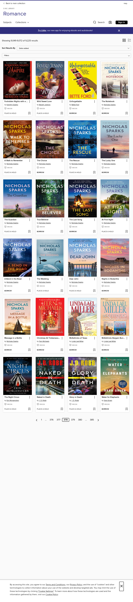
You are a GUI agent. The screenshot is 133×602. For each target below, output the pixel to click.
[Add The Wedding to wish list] (61, 291)
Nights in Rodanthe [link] (110, 279)
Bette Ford (75, 105)
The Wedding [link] (43, 279)
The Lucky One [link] (108, 160)
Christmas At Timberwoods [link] (49, 338)
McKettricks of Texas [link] (78, 338)
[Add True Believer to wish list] (61, 231)
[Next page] (98, 419)
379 (73, 419)
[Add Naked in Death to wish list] (61, 409)
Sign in (121, 22)
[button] (99, 22)
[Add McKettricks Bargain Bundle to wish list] (126, 350)
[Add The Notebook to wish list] (126, 113)
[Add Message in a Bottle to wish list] (29, 350)
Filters (6, 55)
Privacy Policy (76, 584)
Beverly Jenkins (44, 105)
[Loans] (110, 22)
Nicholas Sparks (110, 105)
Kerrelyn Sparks (12, 105)
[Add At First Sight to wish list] (126, 231)
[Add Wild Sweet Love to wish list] (61, 113)
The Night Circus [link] (11, 397)
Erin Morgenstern (13, 400)
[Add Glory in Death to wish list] (94, 409)
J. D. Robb (42, 400)
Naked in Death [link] (44, 397)
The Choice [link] (42, 160)
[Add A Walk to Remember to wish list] (29, 172)
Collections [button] (21, 22)
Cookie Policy (52, 594)
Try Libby (42, 30)
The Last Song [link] (75, 220)
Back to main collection (15, 3)
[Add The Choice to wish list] (61, 172)
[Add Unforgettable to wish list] (94, 113)
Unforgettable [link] (75, 101)
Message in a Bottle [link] (13, 338)
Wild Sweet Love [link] (44, 101)
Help (125, 4)
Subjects (7, 22)
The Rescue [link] (74, 160)
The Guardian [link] (10, 220)
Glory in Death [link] (75, 397)
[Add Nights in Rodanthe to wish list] (126, 291)
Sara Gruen (108, 400)
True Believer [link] (42, 220)
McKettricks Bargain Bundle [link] (113, 338)
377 (58, 419)
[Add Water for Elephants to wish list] (126, 409)
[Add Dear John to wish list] (94, 291)
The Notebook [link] (108, 101)
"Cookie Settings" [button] (46, 591)
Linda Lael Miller (78, 341)
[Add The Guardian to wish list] (29, 231)
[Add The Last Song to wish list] (94, 231)
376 (52, 419)
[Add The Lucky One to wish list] (126, 172)
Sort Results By (8, 48)
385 (92, 419)
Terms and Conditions (55, 584)
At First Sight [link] (107, 220)
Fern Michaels (44, 341)
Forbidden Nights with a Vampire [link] (16, 101)
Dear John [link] (73, 279)
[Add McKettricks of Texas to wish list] (94, 350)
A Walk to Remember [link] (13, 160)
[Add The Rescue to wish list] (94, 172)
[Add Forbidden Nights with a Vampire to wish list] (29, 113)
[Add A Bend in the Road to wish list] (29, 291)
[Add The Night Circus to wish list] (29, 409)
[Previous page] (36, 419)
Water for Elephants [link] (110, 397)
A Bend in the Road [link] (13, 279)
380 (80, 419)
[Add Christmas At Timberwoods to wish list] (61, 350)
